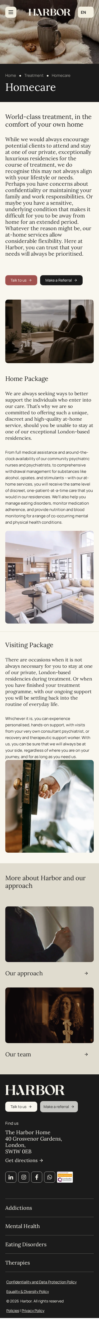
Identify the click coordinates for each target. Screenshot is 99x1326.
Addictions (18, 1208)
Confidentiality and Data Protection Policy (41, 1281)
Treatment (34, 75)
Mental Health (22, 1226)
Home (10, 75)
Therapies (17, 1263)
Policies (12, 1310)
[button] (86, 12)
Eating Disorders (25, 1244)
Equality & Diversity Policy (27, 1291)
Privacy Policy (33, 1310)
